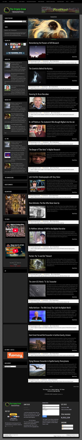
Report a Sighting (51, 1)
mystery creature (42, 355)
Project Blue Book (47, 62)
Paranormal (13, 30)
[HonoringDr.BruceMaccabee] (39, 93)
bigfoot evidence (38, 169)
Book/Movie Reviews (31, 1)
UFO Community (56, 62)
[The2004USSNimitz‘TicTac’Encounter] (42, 281)
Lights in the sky (40, 62)
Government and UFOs (43, 302)
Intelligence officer (44, 88)
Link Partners (26, 409)
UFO (9, 30)
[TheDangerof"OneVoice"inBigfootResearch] (44, 149)
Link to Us (26, 407)
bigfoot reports (40, 223)
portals (73, 248)
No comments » (46, 61)
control (55, 169)
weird (67, 355)
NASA (52, 88)
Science (67, 144)
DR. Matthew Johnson (64, 248)
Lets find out (45, 197)
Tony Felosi (64, 197)
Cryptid (36, 381)
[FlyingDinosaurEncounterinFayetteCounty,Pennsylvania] (49, 360)
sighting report (56, 355)
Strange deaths (57, 88)
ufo (62, 302)
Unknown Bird (62, 381)
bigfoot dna (37, 327)
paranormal (50, 197)
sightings (62, 223)
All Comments (66, 428)
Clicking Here (9, 426)
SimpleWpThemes (74, 434)
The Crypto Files (13, 1)
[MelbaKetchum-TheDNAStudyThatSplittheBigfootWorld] (50, 307)
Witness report (72, 355)
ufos (63, 276)
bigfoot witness (53, 327)
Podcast (54, 197)
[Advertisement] (53, 399)
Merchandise (41, 1)
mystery (49, 88)
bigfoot (36, 248)
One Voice (68, 169)
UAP (61, 302)
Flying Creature (41, 381)
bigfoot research (38, 144)
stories (34, 250)
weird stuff (69, 197)
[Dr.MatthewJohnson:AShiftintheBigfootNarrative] (47, 228)
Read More (74, 56)
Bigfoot (6, 30)
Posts (64, 425)
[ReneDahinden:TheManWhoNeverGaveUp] (44, 202)
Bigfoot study (47, 327)
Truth (61, 88)
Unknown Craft (73, 62)
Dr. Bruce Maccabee (40, 114)
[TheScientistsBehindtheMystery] (41, 68)
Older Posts (76, 386)
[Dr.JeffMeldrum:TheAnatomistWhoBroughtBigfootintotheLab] (52, 121)
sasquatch (72, 169)
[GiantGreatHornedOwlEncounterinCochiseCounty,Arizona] (50, 334)
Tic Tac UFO (57, 302)
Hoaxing (70, 248)
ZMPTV (72, 1)
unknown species (62, 355)
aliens (36, 62)
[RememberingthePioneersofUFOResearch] (44, 42)
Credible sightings (40, 276)
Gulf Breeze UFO (48, 114)
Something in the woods (34, 171)
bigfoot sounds (53, 248)
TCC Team (5, 1)
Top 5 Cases (57, 276)
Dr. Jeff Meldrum (60, 144)
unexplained (67, 62)
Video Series (21, 1)
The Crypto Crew (14, 434)
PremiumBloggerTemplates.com (72, 436)
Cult (61, 169)
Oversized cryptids (49, 355)
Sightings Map (60, 1)
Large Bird (37, 355)
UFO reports (69, 114)
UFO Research (62, 62)
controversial (58, 327)
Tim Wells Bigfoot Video (16, 124)
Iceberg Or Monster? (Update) (17, 153)
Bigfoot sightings (44, 144)
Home (51, 386)
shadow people (59, 197)
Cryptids (54, 144)
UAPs (52, 62)
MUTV (67, 1)
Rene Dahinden (57, 223)
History (41, 197)
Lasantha (63, 436)
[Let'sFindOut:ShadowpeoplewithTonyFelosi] (44, 176)
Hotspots (48, 223)
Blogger (10, 436)
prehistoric (50, 381)
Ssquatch (71, 144)
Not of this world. (52, 302)
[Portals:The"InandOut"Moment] (40, 255)
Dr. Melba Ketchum (68, 327)
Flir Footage (37, 302)
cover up (38, 88)
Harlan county (37, 197)
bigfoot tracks (50, 144)
